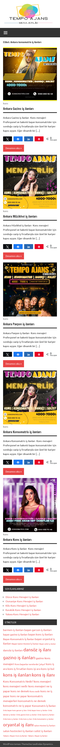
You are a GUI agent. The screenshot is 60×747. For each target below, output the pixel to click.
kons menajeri (42, 681)
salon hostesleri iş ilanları (18, 730)
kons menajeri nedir (15, 686)
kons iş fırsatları (17, 668)
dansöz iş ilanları (13, 650)
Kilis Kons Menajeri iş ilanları (21, 605)
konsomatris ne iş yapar (17, 705)
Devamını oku (13, 148)
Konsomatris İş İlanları (44, 705)
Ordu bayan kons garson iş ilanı (15, 710)
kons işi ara (33, 668)
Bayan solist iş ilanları (47, 644)
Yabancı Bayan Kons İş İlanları (15, 736)
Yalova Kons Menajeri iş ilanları (22, 614)
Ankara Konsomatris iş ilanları (22, 432)
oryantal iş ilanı (18, 724)
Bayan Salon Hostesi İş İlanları (25, 643)
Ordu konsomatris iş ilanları (43, 719)
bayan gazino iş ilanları (15, 634)
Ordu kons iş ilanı (25, 719)
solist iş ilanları (43, 730)
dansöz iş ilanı (37, 649)
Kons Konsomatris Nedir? (18, 681)
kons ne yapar (18, 696)
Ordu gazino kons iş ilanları (26, 714)
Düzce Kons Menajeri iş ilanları (22, 596)
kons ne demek (20, 691)
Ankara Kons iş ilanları (17, 539)
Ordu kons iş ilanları (10, 719)
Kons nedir (35, 691)
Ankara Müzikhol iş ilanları (20, 216)
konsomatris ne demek (32, 700)
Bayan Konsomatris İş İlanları (18, 639)
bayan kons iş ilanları (40, 634)
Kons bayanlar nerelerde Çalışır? (30, 664)
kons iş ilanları (17, 674)
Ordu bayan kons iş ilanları (37, 710)
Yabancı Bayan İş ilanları (38, 736)
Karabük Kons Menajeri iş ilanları (23, 609)
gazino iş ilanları (19, 657)
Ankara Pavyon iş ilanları (18, 324)
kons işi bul (47, 668)
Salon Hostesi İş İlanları (44, 725)
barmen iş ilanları (13, 629)
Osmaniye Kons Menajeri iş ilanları (24, 601)
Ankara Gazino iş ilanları (18, 108)
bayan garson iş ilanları (38, 629)
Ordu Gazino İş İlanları (46, 714)
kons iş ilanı (43, 674)
